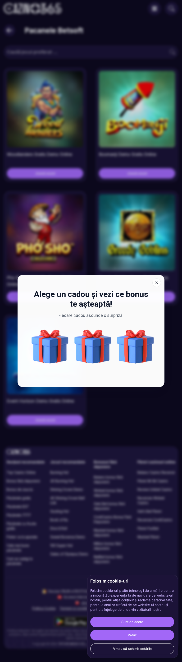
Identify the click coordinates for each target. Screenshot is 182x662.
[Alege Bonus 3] (50, 347)
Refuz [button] (132, 635)
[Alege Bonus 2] (93, 347)
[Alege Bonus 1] (136, 347)
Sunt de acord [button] (132, 622)
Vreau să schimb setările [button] (132, 649)
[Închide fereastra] (156, 282)
